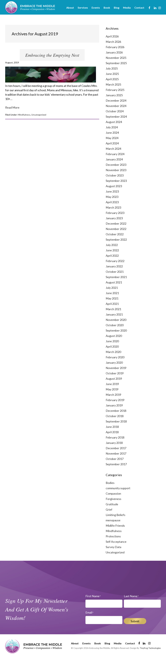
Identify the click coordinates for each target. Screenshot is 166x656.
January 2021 (114, 314)
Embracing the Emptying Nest (52, 55)
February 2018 (115, 437)
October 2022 (115, 234)
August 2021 (114, 282)
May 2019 (112, 389)
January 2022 (114, 266)
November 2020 (116, 320)
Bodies (110, 483)
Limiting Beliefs (115, 515)
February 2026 (115, 47)
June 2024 (112, 132)
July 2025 (112, 68)
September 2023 (116, 180)
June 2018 (112, 426)
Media (117, 643)
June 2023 (112, 191)
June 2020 (112, 341)
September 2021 (116, 277)
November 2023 (116, 170)
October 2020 (115, 325)
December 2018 (116, 410)
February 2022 (115, 261)
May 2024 (112, 138)
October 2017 (115, 459)
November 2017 (116, 453)
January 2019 (114, 405)
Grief (109, 509)
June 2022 (112, 250)
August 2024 (114, 122)
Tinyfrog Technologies (150, 648)
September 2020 (116, 330)
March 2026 (113, 41)
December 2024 (116, 100)
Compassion (113, 493)
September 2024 (116, 116)
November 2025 (116, 57)
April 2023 (112, 202)
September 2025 (116, 63)
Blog (107, 643)
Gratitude (112, 504)
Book (97, 643)
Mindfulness (24, 114)
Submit (135, 621)
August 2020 (114, 336)
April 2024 (112, 143)
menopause (113, 520)
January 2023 (114, 218)
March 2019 (113, 394)
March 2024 (113, 148)
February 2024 (115, 154)
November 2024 (116, 106)
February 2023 (115, 213)
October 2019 (115, 373)
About (75, 643)
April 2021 (112, 303)
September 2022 (116, 239)
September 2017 (116, 464)
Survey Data (113, 547)
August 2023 (114, 186)
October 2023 (115, 175)
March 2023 (113, 207)
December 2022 (116, 223)
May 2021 (112, 298)
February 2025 (115, 90)
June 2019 (112, 384)
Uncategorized (38, 114)
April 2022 (112, 255)
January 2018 (114, 443)
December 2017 (116, 448)
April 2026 (112, 36)
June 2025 (112, 74)
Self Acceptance (116, 541)
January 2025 (114, 95)
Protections (113, 536)
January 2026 (114, 52)
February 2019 (115, 400)
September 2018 (116, 421)
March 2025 (113, 84)
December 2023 (116, 164)
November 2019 (116, 368)
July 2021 (112, 287)
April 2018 (112, 432)
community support (118, 488)
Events (86, 643)
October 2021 (115, 271)
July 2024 (112, 127)
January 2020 (114, 362)
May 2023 (112, 197)
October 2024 (115, 111)
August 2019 (114, 378)
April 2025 (112, 79)
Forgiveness (113, 499)
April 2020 (112, 346)
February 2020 (115, 357)
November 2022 (116, 229)
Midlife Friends (115, 525)
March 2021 (113, 309)
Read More (12, 107)
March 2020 (113, 352)
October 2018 (115, 416)
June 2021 (112, 293)
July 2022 (112, 245)
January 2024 (114, 159)
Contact (130, 643)
